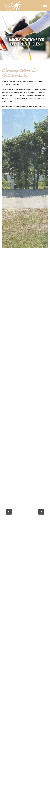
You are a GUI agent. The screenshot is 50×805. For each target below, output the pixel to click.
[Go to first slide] (41, 512)
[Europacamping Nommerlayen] (21, 5)
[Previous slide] (9, 512)
